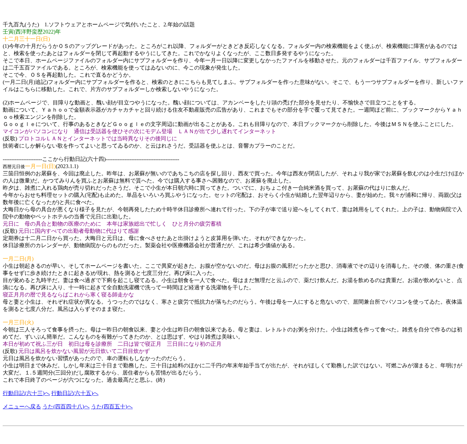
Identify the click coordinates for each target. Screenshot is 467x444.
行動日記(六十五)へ (74, 393)
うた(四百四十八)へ (66, 406)
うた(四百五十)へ (112, 406)
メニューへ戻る (22, 406)
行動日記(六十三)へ (26, 393)
